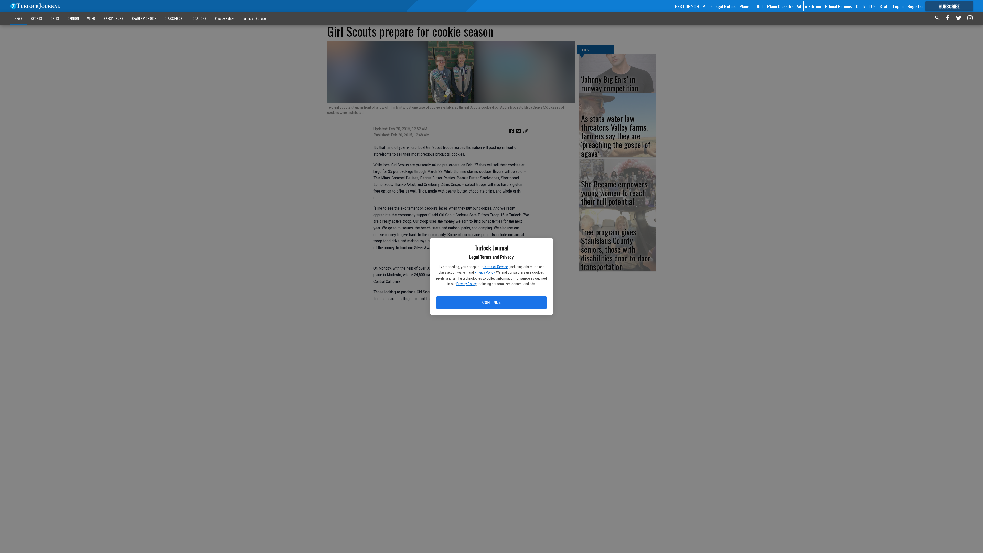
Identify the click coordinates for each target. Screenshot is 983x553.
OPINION (73, 18)
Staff (884, 6)
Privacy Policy (485, 272)
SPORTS (36, 18)
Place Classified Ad (784, 6)
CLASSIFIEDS (173, 18)
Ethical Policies (838, 6)
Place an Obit (751, 6)
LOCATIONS (199, 18)
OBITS (54, 18)
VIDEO (91, 18)
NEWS (18, 18)
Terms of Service (495, 267)
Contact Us (866, 6)
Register (915, 6)
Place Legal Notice (719, 6)
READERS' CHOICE (144, 18)
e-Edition (813, 6)
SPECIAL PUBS (113, 18)
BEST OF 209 (687, 6)
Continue (491, 302)
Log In (898, 6)
